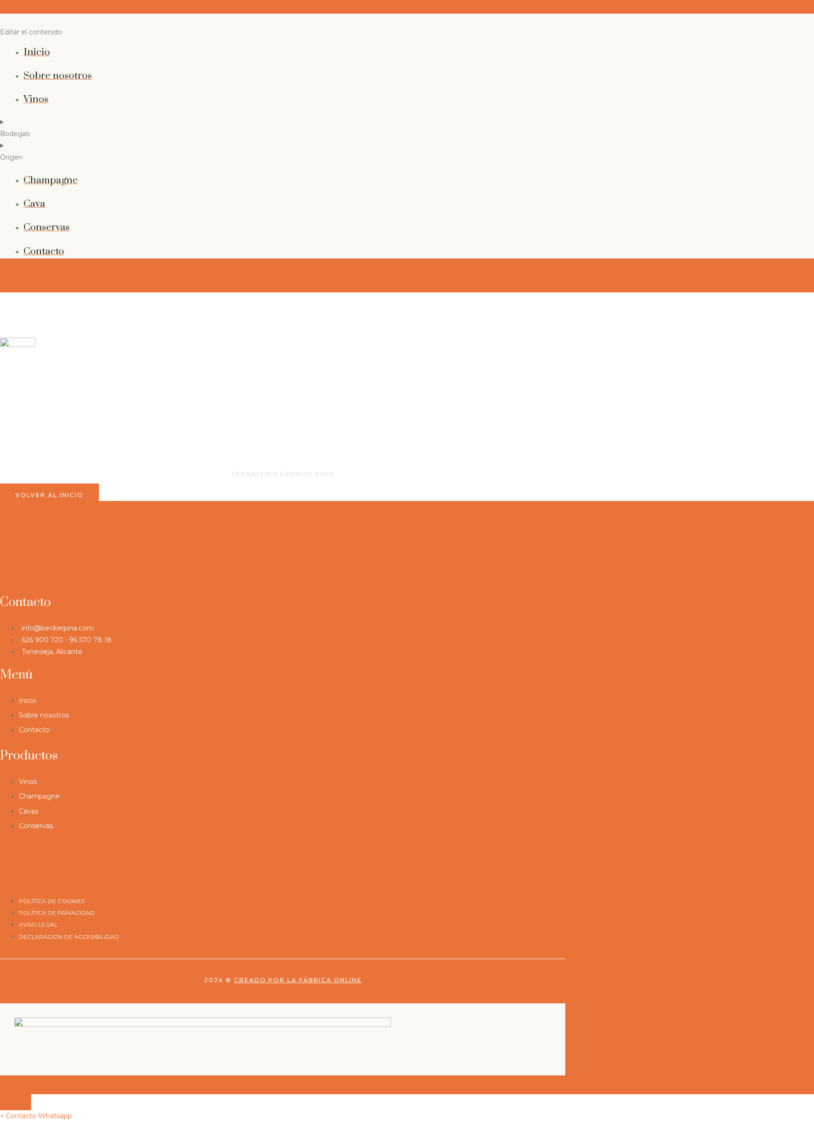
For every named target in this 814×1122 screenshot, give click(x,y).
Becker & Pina (52, 281)
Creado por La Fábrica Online (298, 980)
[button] (36, 1116)
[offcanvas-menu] (3, 7)
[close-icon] (3, 20)
